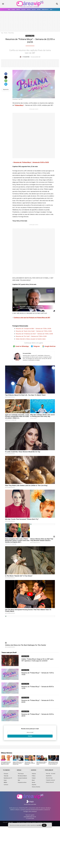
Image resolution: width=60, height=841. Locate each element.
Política (14, 760)
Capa (2, 32)
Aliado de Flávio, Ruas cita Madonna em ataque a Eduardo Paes (18, 763)
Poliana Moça (11, 32)
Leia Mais (38, 825)
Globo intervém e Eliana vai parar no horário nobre (31, 339)
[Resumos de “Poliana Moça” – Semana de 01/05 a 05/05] (10, 701)
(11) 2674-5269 (30, 818)
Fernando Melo (26, 56)
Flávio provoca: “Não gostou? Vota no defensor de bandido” (30, 763)
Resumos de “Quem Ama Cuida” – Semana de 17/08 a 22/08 (34, 331)
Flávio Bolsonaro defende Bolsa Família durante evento (42, 763)
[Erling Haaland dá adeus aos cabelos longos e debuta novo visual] (6, 758)
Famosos (3, 760)
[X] (5, 77)
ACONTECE (33, 770)
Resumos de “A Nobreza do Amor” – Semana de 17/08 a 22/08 (34, 333)
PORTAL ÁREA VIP (49, 770)
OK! (44, 825)
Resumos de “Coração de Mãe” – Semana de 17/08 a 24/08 (33, 328)
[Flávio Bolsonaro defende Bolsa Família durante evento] (42, 758)
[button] (52, 4)
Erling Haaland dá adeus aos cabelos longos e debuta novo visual (6, 763)
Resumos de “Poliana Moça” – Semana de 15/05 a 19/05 (31, 162)
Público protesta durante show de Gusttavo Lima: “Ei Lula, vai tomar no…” (53, 763)
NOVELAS (19, 770)
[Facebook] (5, 73)
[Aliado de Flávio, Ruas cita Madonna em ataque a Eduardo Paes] (18, 758)
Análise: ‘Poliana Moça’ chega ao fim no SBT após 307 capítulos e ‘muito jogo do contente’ (37, 660)
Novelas (5, 32)
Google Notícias (50, 346)
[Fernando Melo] (21, 57)
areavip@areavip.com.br (30, 816)
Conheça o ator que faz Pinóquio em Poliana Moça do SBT (32, 317)
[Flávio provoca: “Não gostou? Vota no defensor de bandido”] (30, 758)
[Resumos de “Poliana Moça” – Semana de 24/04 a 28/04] (10, 715)
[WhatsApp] (5, 80)
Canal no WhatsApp (21, 346)
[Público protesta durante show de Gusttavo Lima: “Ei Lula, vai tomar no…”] (53, 758)
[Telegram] (5, 84)
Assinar (30, 736)
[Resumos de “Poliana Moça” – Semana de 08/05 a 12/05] (10, 688)
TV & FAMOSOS (6, 770)
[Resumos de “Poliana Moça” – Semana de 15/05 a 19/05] (10, 674)
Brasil (50, 760)
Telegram (36, 346)
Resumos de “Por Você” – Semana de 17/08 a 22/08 (31, 336)
